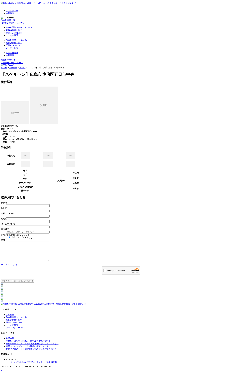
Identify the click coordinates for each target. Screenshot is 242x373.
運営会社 (10, 338)
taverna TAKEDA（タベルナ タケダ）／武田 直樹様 (34, 362)
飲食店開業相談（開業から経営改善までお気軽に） (29, 341)
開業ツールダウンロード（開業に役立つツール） (28, 346)
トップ (9, 8)
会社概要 (10, 13)
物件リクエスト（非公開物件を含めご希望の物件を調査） (32, 349)
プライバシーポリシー (11, 265)
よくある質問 (12, 35)
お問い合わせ (12, 10)
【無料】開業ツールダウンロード (16, 23)
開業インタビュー (14, 33)
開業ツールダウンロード (12, 63)
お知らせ (10, 314)
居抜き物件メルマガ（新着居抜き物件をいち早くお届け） (32, 343)
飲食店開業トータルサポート (19, 27)
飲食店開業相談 (8, 20)
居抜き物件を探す (14, 30)
